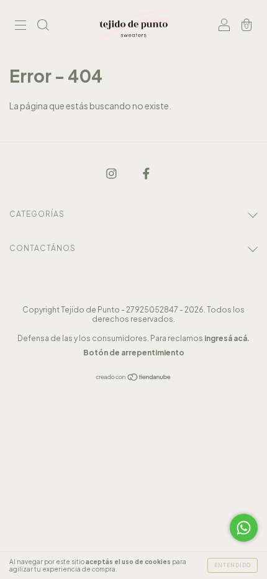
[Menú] (20, 25)
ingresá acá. (227, 338)
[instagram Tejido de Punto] (112, 172)
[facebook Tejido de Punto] (146, 172)
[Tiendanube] (134, 377)
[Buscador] (43, 25)
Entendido (232, 565)
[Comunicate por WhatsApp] (244, 528)
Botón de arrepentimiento (133, 352)
